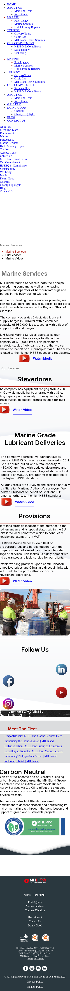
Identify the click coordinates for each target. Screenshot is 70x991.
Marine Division (35, 906)
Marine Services (23, 23)
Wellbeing (20, 52)
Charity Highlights (24, 114)
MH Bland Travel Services (15, 159)
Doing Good (7, 178)
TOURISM (13, 30)
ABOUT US (14, 7)
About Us (5, 126)
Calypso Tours (22, 33)
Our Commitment (10, 162)
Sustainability (22, 49)
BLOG (11, 117)
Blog (3, 188)
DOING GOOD (16, 107)
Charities (19, 110)
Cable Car (20, 36)
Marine (4, 136)
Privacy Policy (35, 981)
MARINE (13, 17)
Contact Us (6, 191)
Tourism (4, 149)
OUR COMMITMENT (20, 43)
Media (3, 175)
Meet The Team (23, 10)
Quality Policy (35, 986)
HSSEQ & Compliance (27, 46)
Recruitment (21, 14)
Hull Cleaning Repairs (27, 27)
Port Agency (21, 20)
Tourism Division (35, 910)
